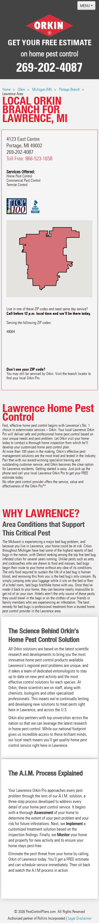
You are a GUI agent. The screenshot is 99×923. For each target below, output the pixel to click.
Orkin (21, 89)
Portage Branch (69, 89)
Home (6, 89)
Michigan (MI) (42, 89)
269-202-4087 (49, 67)
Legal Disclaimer (79, 918)
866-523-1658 (38, 158)
